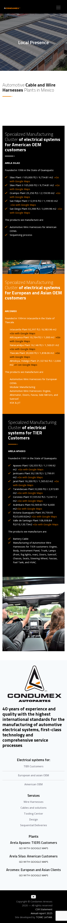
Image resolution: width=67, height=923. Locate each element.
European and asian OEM (33, 775)
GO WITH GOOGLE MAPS (33, 848)
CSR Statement (43, 909)
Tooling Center (33, 813)
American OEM (33, 784)
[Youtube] (33, 896)
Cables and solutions (33, 808)
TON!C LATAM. (44, 917)
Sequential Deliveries (33, 825)
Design (33, 819)
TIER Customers (33, 766)
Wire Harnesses (33, 802)
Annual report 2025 (41, 913)
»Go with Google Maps (22, 333)
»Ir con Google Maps (25, 364)
